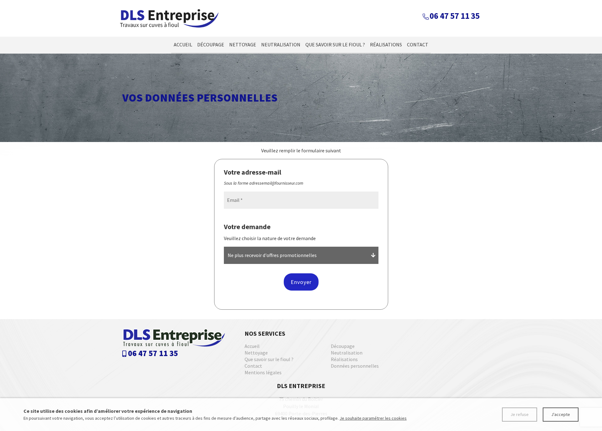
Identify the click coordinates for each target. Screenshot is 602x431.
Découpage (210, 44)
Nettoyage (242, 44)
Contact (417, 44)
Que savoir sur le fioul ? (335, 44)
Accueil (183, 44)
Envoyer (301, 282)
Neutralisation (280, 44)
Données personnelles (355, 366)
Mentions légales (263, 372)
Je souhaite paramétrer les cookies (373, 418)
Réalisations (386, 44)
